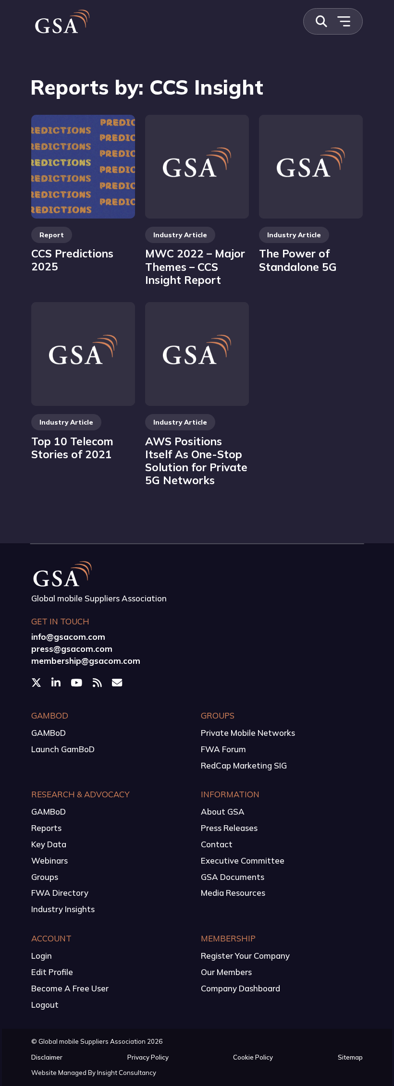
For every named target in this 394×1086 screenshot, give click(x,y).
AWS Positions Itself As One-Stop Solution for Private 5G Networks (196, 460)
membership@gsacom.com (85, 661)
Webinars (49, 860)
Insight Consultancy (126, 1072)
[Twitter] (37, 682)
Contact (217, 844)
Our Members (226, 972)
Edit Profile (52, 972)
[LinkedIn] (56, 682)
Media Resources (233, 893)
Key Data (48, 844)
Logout (45, 1005)
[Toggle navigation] (343, 21)
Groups (44, 877)
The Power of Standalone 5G (298, 259)
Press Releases (229, 828)
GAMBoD (48, 733)
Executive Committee (242, 860)
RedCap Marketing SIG (244, 765)
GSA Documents (232, 877)
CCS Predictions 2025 (72, 259)
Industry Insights (63, 909)
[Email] (118, 682)
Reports (46, 828)
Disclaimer (46, 1057)
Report (51, 235)
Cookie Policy (253, 1057)
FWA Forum (223, 749)
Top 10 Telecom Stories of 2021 (72, 447)
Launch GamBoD (63, 749)
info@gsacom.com (68, 637)
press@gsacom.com (71, 649)
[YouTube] (77, 682)
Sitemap (350, 1057)
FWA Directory (59, 893)
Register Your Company (245, 956)
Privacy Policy (148, 1057)
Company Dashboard (240, 988)
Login (41, 956)
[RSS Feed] (98, 682)
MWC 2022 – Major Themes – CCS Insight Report (195, 266)
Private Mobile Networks (248, 733)
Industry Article (180, 235)
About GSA (223, 811)
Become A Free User (70, 988)
